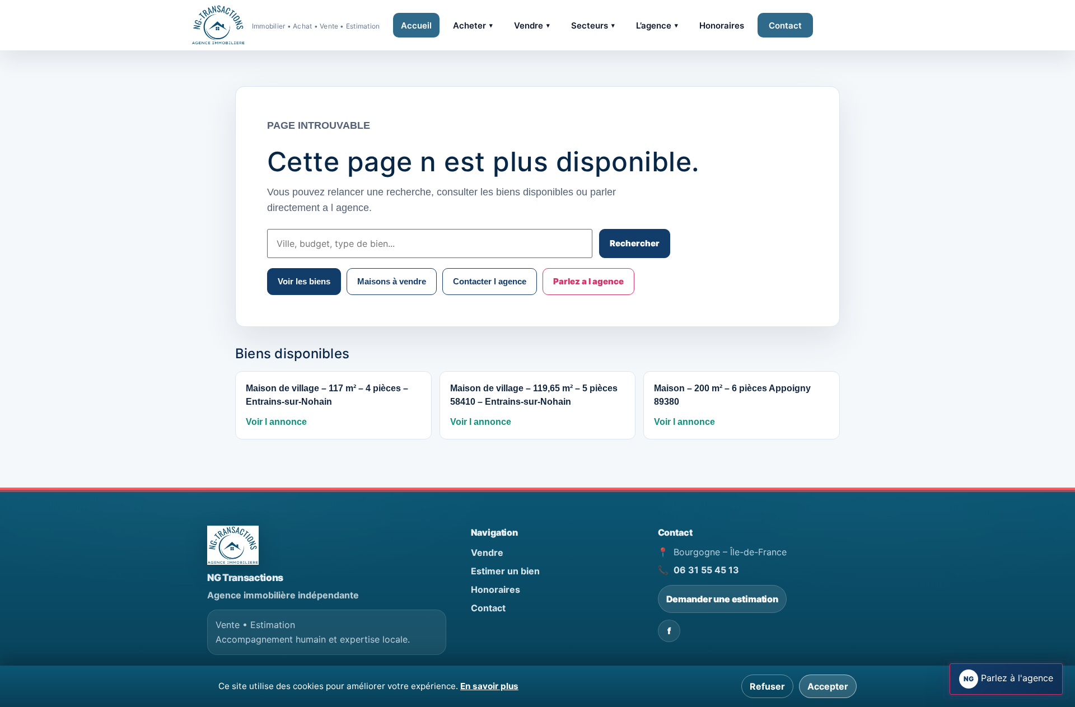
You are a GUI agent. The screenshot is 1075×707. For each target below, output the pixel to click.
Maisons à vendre (391, 281)
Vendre (532, 25)
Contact (785, 25)
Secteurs (593, 25)
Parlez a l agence (588, 281)
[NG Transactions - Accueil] (233, 545)
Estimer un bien (505, 571)
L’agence (657, 25)
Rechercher (635, 243)
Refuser (767, 686)
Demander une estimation (722, 599)
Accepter (827, 686)
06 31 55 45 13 (706, 569)
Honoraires (721, 25)
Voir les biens (304, 281)
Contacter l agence (489, 281)
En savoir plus (489, 686)
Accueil (416, 25)
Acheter (473, 25)
